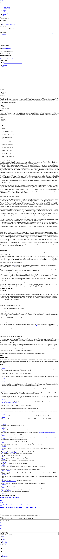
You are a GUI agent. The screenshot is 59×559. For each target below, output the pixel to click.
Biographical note (4, 65)
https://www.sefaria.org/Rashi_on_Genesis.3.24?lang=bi (9, 402)
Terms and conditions (5, 556)
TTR (2, 23)
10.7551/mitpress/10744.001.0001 (6, 481)
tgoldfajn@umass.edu (39, 33)
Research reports (4, 543)
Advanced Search (4, 14)
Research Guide (4, 538)
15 (50, 352)
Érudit (4, 11)
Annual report (6, 13)
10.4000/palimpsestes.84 (5, 465)
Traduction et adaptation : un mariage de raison (8, 24)
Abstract (3, 62)
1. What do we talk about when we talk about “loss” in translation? (13, 63)
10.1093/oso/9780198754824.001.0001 (7, 452)
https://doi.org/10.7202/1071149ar (6, 48)
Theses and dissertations (7, 7)
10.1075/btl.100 (4, 490)
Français (3, 15)
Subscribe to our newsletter (4, 533)
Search (1, 17)
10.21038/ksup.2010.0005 (5, 467)
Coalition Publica (6, 12)
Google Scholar (4, 424)
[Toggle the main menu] (0, 2)
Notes (3, 66)
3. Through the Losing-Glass (8, 64)
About (5, 10)
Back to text (3, 368)
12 (36, 325)
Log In (3, 9)
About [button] (3, 10)
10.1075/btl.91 (4, 470)
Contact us (3, 539)
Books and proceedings (7, 8)
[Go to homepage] (2, 0)
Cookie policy (4, 555)
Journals (5, 6)
